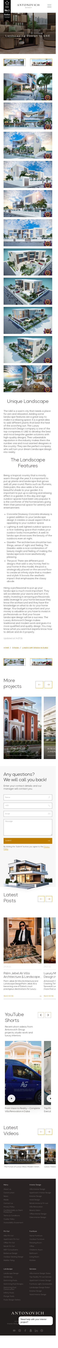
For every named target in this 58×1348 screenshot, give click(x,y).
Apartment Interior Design (40, 1193)
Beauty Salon (34, 1210)
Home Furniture (35, 1236)
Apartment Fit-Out (11, 1239)
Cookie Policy (9, 1219)
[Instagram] (19, 1330)
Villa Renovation (36, 1207)
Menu (6, 1185)
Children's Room (36, 1250)
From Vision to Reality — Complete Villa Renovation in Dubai (22, 1110)
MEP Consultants (11, 1250)
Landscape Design (11, 1273)
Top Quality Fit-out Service (40, 1277)
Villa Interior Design (37, 1189)
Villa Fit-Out (9, 1236)
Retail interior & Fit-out (38, 1203)
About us (7, 1189)
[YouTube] (14, 1330)
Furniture (33, 1231)
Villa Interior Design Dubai (40, 1273)
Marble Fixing (9, 1260)
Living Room (34, 1257)
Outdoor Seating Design (13, 1257)
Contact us (8, 1203)
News (6, 1196)
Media (6, 1200)
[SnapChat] (30, 1330)
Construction (9, 1193)
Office (31, 1246)
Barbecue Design (11, 1253)
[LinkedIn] (36, 1330)
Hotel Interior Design (37, 1294)
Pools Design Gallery (12, 1300)
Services (32, 1269)
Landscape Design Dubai (39, 1287)
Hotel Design (34, 1200)
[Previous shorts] (41, 1015)
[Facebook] (25, 1330)
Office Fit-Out (9, 1243)
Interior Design (35, 1185)
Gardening (8, 1277)
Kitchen (32, 1260)
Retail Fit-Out (9, 1246)
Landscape (8, 1269)
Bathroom (33, 1253)
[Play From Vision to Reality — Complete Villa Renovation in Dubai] (23, 1073)
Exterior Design (35, 1196)
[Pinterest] (41, 1330)
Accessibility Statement (13, 1223)
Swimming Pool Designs (13, 1284)
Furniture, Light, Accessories (40, 1284)
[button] (39, 684)
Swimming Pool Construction (10, 1288)
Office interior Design (38, 1214)
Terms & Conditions (12, 1216)
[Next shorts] (48, 1015)
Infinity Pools (9, 1293)
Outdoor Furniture (36, 1239)
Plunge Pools (9, 1296)
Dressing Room (35, 1243)
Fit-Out (7, 1231)
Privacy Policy (9, 1207)
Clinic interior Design (37, 1217)
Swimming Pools (10, 1280)
